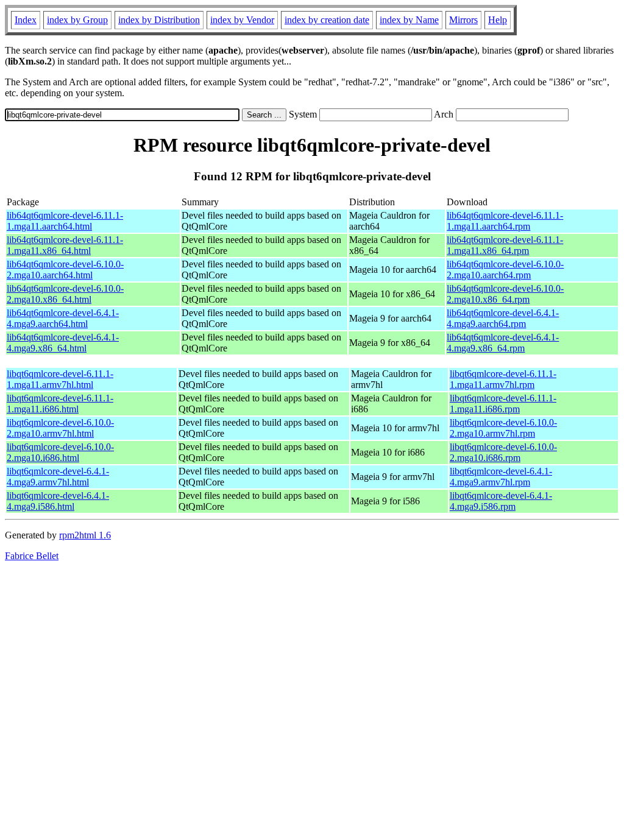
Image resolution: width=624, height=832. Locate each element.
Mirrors (463, 20)
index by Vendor (242, 20)
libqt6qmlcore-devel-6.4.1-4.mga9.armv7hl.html (58, 476)
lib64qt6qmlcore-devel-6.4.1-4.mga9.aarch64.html (63, 318)
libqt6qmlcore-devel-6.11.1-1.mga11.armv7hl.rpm (503, 379)
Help (497, 20)
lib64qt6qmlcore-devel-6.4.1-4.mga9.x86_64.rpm (503, 342)
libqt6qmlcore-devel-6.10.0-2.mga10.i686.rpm (503, 452)
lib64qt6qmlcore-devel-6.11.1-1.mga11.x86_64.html (65, 245)
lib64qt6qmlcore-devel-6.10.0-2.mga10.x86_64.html (65, 294)
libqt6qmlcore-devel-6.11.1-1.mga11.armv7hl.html (60, 379)
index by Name (409, 20)
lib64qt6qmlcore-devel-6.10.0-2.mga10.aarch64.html (65, 269)
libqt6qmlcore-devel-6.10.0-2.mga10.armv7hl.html (60, 428)
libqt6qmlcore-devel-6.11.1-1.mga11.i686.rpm (503, 403)
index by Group (77, 20)
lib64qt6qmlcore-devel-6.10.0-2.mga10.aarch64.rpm (505, 269)
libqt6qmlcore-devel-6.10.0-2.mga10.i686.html (60, 452)
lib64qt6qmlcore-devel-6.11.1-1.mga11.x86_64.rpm (505, 245)
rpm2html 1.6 (85, 535)
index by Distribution (159, 20)
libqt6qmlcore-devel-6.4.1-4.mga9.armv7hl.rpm (501, 476)
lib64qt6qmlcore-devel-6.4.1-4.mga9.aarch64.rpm (503, 318)
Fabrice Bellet (31, 556)
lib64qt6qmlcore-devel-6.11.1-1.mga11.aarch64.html (65, 220)
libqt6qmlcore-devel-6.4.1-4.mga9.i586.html (58, 501)
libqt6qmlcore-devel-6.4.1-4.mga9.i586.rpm (501, 501)
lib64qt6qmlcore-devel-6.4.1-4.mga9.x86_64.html (63, 342)
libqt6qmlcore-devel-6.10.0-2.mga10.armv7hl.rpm (503, 428)
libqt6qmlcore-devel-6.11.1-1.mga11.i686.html (60, 403)
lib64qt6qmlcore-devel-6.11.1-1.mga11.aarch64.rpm (505, 220)
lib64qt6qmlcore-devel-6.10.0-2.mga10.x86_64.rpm (505, 294)
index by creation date (327, 20)
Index (26, 20)
